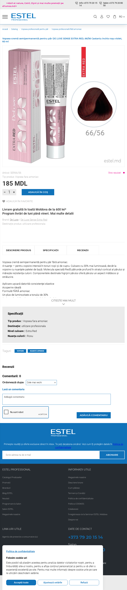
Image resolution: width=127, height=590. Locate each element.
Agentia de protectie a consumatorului (20, 537)
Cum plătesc (74, 488)
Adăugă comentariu (94, 415)
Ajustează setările (52, 582)
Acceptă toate (21, 582)
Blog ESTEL (7, 493)
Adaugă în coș (38, 192)
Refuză (84, 582)
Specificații (51, 250)
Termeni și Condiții (76, 493)
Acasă (5, 29)
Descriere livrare (75, 482)
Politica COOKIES (76, 504)
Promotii (6, 482)
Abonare (112, 454)
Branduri (6, 488)
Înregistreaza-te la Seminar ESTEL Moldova (87, 514)
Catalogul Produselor (12, 477)
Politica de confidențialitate (20, 551)
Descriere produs (18, 250)
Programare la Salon (11, 504)
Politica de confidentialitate (80, 498)
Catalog (14, 29)
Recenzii (83, 250)
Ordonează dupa (13, 382)
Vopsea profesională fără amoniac (67, 29)
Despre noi (73, 519)
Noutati (5, 498)
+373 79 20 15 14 (85, 537)
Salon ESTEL (7, 509)
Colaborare (73, 509)
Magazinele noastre (11, 514)
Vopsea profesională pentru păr (34, 29)
